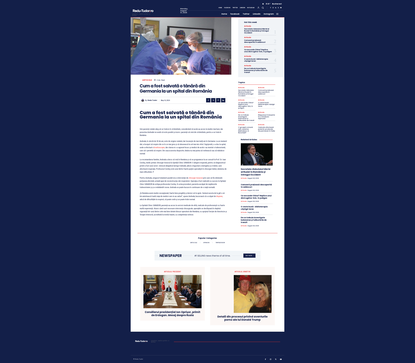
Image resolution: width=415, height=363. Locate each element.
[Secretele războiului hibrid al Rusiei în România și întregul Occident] (257, 154)
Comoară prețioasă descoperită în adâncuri (254, 41)
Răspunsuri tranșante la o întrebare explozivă (266, 117)
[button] (262, 7)
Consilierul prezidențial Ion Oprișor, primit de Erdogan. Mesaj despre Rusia (172, 314)
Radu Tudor (152, 100)
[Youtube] (281, 7)
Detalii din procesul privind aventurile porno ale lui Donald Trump (242, 318)
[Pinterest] (218, 100)
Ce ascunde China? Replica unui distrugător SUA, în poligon (258, 51)
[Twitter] (278, 7)
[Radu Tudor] (143, 100)
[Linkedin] (275, 7)
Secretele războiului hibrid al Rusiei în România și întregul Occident (256, 31)
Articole (147, 80)
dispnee (219, 196)
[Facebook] (270, 7)
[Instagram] (273, 7)
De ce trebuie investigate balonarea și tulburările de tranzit (255, 70)
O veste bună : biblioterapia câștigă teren (256, 60)
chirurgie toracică (196, 178)
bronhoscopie (159, 147)
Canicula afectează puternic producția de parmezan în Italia (266, 129)
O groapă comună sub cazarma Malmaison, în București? (245, 130)
